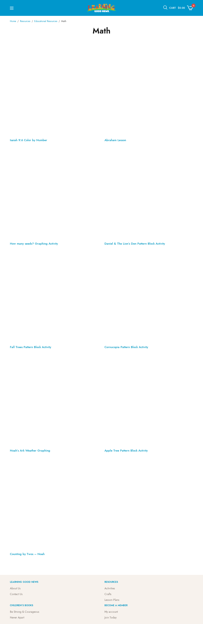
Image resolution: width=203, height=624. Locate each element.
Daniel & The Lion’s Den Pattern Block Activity (134, 243)
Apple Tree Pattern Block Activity (126, 450)
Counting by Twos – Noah (27, 554)
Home (13, 21)
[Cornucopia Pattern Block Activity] (148, 297)
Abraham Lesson (115, 140)
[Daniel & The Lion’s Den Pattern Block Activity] (148, 193)
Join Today (110, 617)
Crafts (107, 594)
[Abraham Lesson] (148, 90)
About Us (15, 588)
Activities (109, 588)
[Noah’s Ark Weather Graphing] (54, 400)
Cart (172, 8)
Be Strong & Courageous (24, 612)
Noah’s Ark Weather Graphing (30, 450)
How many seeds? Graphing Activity (34, 243)
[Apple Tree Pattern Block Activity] (148, 400)
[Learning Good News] (101, 8)
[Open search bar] (165, 8)
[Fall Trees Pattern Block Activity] (54, 297)
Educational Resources (45, 21)
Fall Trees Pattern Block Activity (30, 347)
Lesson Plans (111, 600)
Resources (25, 21)
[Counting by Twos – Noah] (54, 503)
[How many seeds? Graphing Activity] (54, 193)
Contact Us (16, 594)
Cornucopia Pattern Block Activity (126, 347)
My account (111, 612)
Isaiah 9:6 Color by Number (28, 140)
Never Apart (17, 617)
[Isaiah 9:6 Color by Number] (54, 90)
